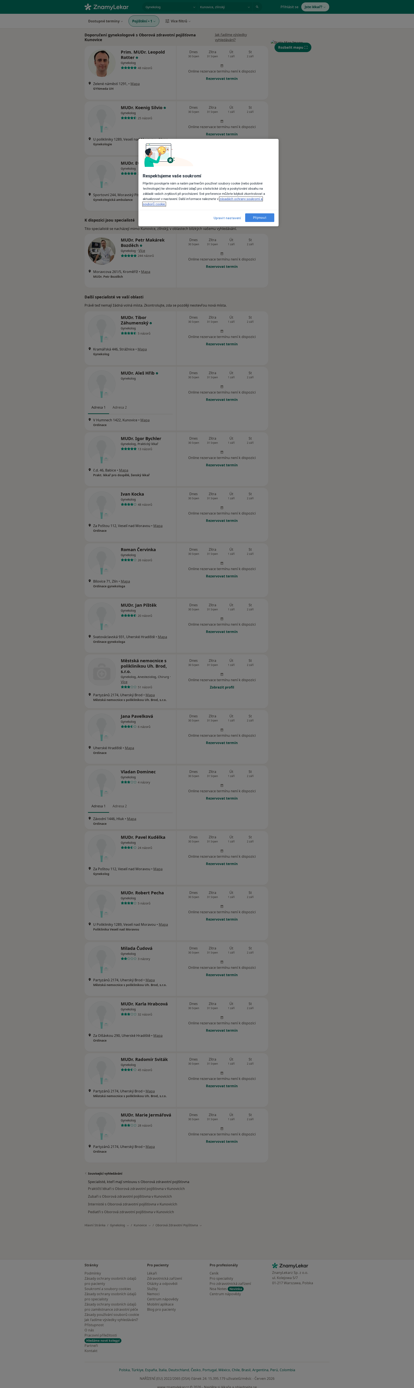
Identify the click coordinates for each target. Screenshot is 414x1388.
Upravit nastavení (227, 218)
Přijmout (260, 217)
